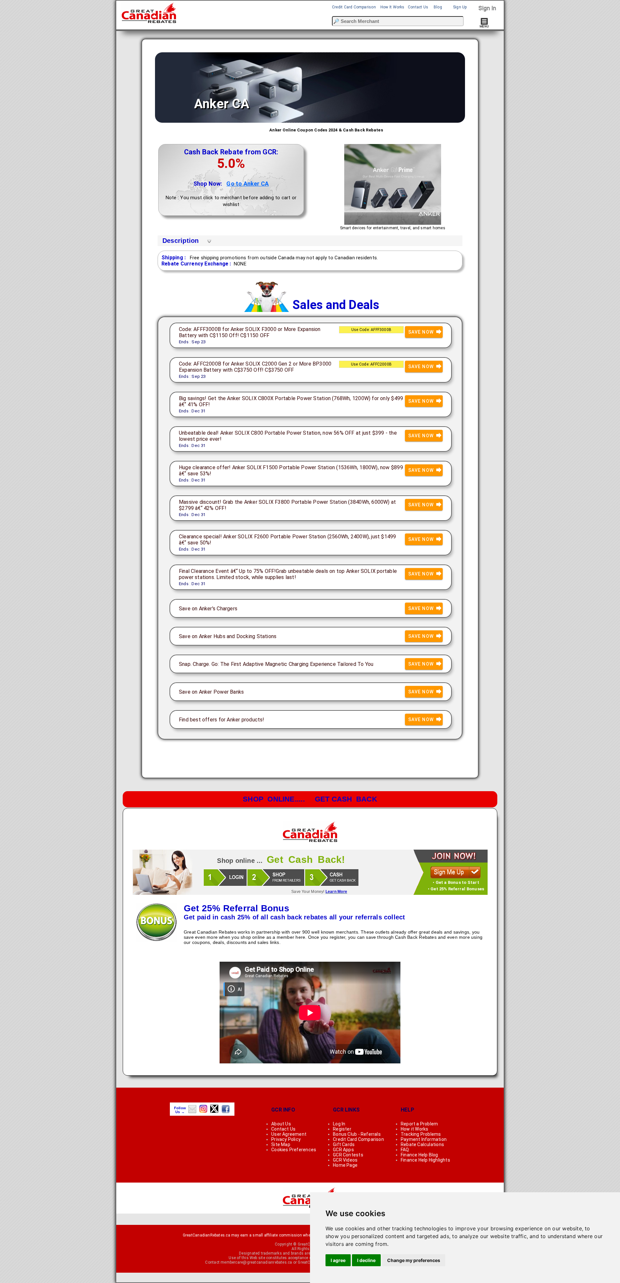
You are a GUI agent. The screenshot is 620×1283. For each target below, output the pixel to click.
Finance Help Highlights (425, 1160)
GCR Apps (343, 1149)
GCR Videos (345, 1160)
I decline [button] (366, 1260)
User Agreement (288, 1134)
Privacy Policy (286, 1139)
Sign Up (460, 7)
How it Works (415, 1129)
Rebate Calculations (422, 1144)
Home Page (345, 1165)
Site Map (280, 1144)
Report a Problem (419, 1123)
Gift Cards (344, 1144)
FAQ (405, 1149)
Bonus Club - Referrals (357, 1134)
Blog (438, 7)
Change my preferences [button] (413, 1260)
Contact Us (418, 7)
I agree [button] (338, 1260)
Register (342, 1129)
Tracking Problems (421, 1134)
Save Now (421, 332)
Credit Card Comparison (354, 7)
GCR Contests (348, 1154)
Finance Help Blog (419, 1154)
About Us (281, 1123)
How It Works (392, 7)
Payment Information (424, 1139)
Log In (339, 1123)
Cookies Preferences (293, 1149)
